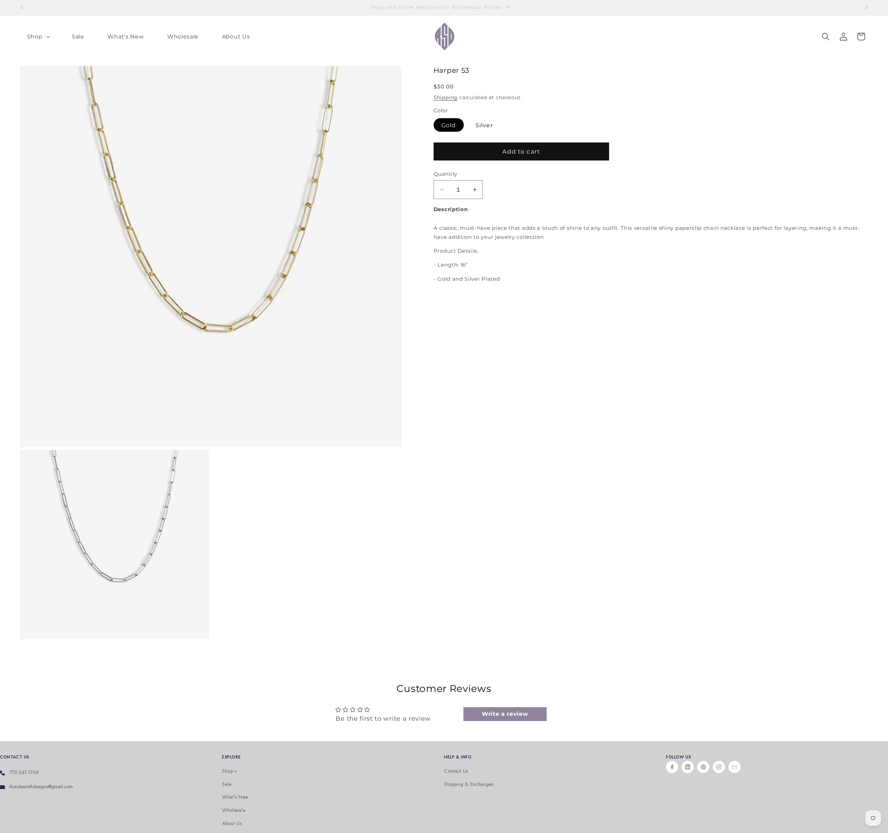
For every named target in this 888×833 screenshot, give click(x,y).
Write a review (505, 714)
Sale (227, 784)
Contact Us (456, 771)
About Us (232, 823)
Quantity (446, 174)
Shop (227, 771)
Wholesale (233, 810)
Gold (449, 125)
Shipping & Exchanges (469, 784)
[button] (37, 36)
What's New (235, 797)
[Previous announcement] (21, 7)
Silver (484, 125)
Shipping (446, 97)
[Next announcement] (866, 7)
